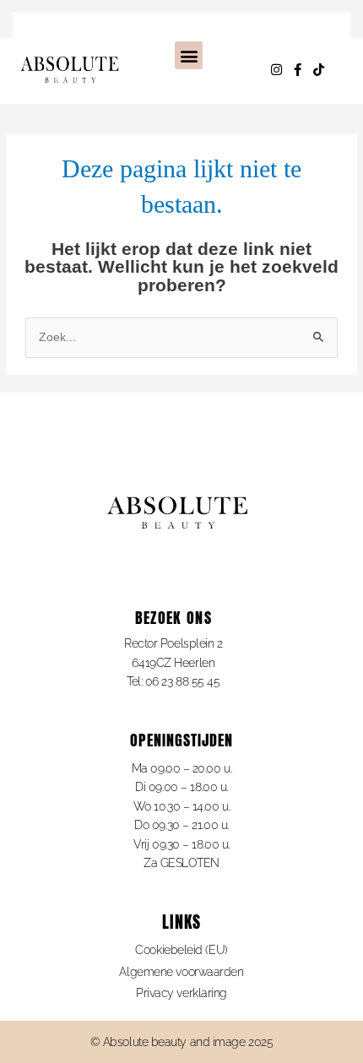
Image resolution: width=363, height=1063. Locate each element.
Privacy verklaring (181, 993)
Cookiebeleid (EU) (181, 950)
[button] (189, 55)
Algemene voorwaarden (181, 972)
